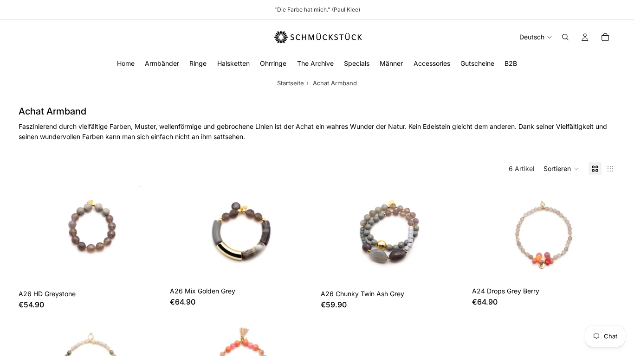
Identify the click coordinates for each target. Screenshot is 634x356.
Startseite (290, 83)
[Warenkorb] (605, 37)
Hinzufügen (155, 270)
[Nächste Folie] (601, 234)
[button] (561, 169)
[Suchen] (565, 37)
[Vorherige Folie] (486, 234)
